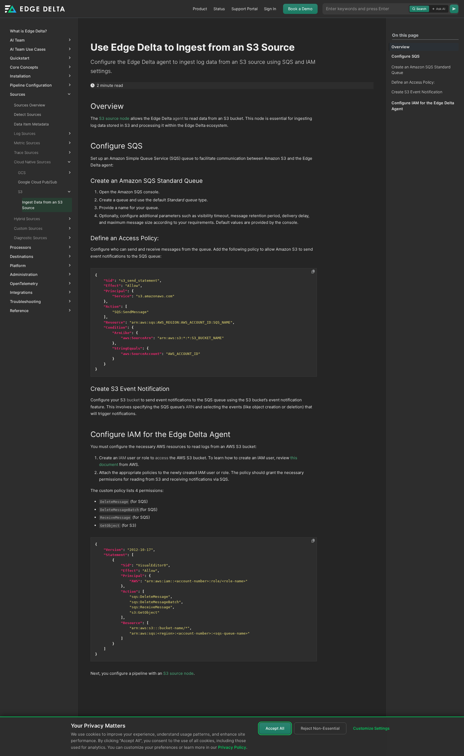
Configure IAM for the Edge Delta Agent (423, 106)
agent (178, 118)
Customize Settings (371, 728)
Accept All (275, 728)
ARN (190, 406)
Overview (400, 47)
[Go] (454, 9)
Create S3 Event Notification (417, 92)
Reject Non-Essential (320, 728)
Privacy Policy (232, 747)
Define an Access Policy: (413, 82)
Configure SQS (405, 56)
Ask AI (440, 9)
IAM (122, 457)
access (161, 457)
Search (421, 9)
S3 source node (114, 118)
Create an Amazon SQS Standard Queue (421, 70)
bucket (133, 399)
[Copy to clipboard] (313, 272)
